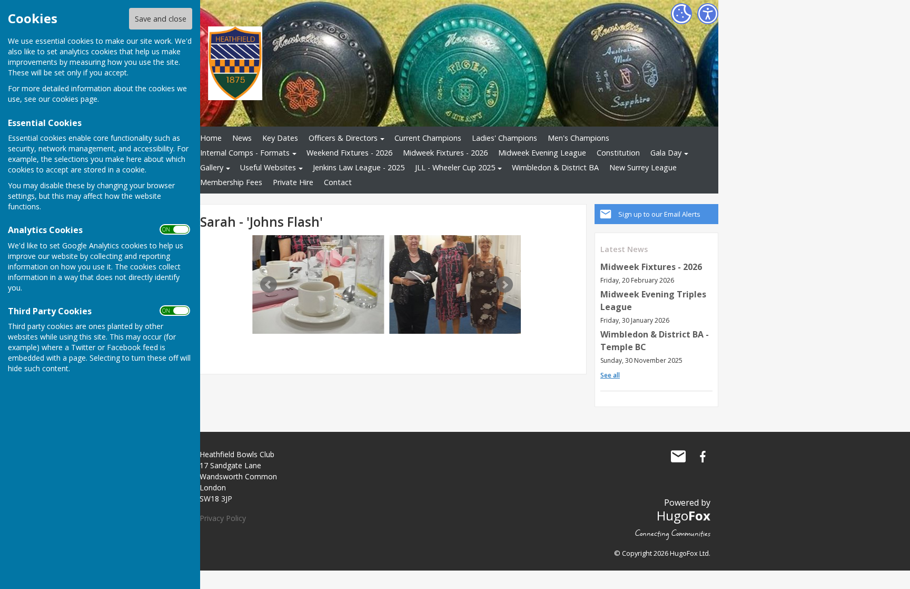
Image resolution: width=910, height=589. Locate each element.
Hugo (683, 515)
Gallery (211, 167)
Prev (268, 284)
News (242, 138)
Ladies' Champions (504, 138)
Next (504, 284)
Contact (338, 182)
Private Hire (293, 182)
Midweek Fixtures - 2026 (445, 153)
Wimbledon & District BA (555, 167)
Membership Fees (231, 182)
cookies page (74, 99)
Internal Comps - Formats (245, 153)
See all (610, 375)
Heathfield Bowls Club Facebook (702, 457)
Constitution (618, 153)
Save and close (160, 19)
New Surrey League (643, 167)
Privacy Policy (223, 518)
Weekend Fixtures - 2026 (349, 153)
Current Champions (427, 138)
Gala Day (665, 153)
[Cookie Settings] (681, 13)
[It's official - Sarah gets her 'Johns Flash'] (350, 284)
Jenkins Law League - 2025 (358, 167)
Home (211, 138)
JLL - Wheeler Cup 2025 (455, 167)
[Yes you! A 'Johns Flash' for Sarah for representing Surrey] (487, 284)
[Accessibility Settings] (707, 13)
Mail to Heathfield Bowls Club (678, 457)
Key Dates (280, 138)
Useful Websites (268, 167)
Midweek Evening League (542, 153)
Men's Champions (578, 138)
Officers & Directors (343, 138)
